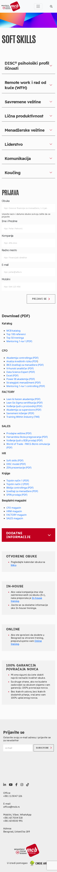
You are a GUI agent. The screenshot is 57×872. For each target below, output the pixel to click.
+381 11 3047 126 (12, 796)
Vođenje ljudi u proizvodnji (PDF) (24, 406)
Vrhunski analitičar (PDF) (20, 368)
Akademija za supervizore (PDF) (23, 409)
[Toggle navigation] (38, 6)
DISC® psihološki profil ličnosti (27, 65)
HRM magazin (14, 511)
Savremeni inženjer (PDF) (20, 413)
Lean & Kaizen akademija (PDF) (23, 399)
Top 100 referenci (16, 334)
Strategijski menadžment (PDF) (23, 382)
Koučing (12, 172)
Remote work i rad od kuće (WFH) (25, 85)
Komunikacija (18, 158)
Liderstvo (14, 144)
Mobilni (6, 279)
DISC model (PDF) (16, 464)
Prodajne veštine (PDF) (18, 433)
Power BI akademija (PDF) (20, 379)
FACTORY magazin (16, 514)
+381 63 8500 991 (13, 820)
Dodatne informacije (18, 535)
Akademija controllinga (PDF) (22, 357)
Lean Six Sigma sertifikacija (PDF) (24, 402)
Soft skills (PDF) (14, 460)
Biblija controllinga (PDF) (19, 487)
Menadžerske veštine (24, 130)
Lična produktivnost (24, 115)
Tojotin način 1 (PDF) (17, 480)
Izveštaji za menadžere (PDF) (22, 491)
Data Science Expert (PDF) (20, 372)
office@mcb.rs (11, 806)
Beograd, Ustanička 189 (16, 831)
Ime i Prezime (9, 221)
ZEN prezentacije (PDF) (18, 467)
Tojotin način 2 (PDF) (17, 484)
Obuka (5, 201)
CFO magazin (13, 507)
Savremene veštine (23, 101)
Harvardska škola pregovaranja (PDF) (27, 437)
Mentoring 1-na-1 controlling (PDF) (25, 386)
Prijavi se (39, 298)
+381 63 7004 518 (13, 817)
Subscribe (42, 747)
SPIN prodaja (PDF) (16, 494)
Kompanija (7, 235)
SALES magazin (14, 518)
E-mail (5, 264)
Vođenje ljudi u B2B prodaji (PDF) (24, 440)
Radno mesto (9, 250)
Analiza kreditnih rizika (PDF (21, 361)
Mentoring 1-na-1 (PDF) (19, 341)
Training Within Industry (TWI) (22, 416)
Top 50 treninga (15, 337)
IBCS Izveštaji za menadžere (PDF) (25, 365)
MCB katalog (13, 330)
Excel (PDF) (12, 375)
